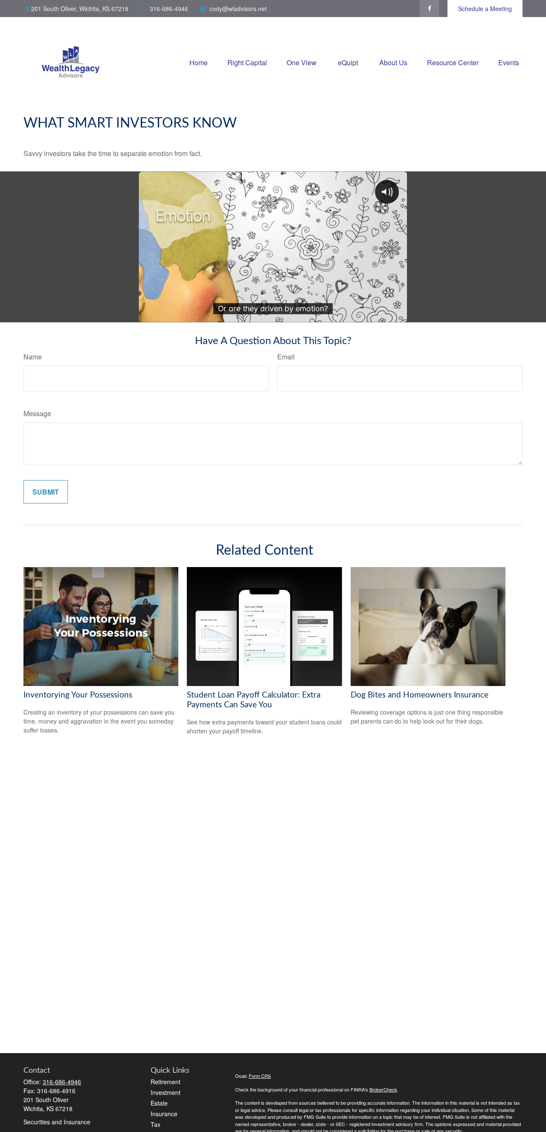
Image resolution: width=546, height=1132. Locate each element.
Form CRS (260, 1075)
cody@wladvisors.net (238, 8)
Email (286, 357)
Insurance (164, 1113)
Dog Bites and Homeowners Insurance (419, 695)
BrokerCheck (383, 1089)
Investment (165, 1092)
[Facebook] (429, 8)
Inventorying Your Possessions (77, 695)
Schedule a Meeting (485, 8)
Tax (155, 1124)
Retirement (165, 1081)
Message (37, 413)
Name (32, 357)
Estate (159, 1103)
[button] (198, 61)
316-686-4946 (169, 8)
